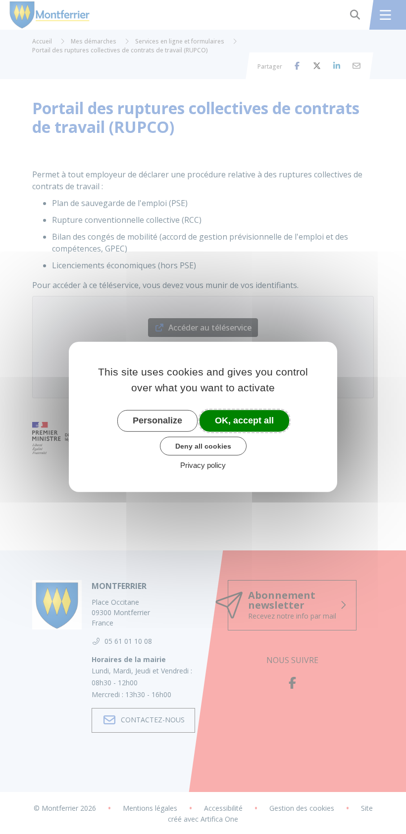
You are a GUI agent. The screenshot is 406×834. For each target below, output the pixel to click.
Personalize (157, 420)
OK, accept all (244, 420)
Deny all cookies (203, 446)
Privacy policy (203, 465)
